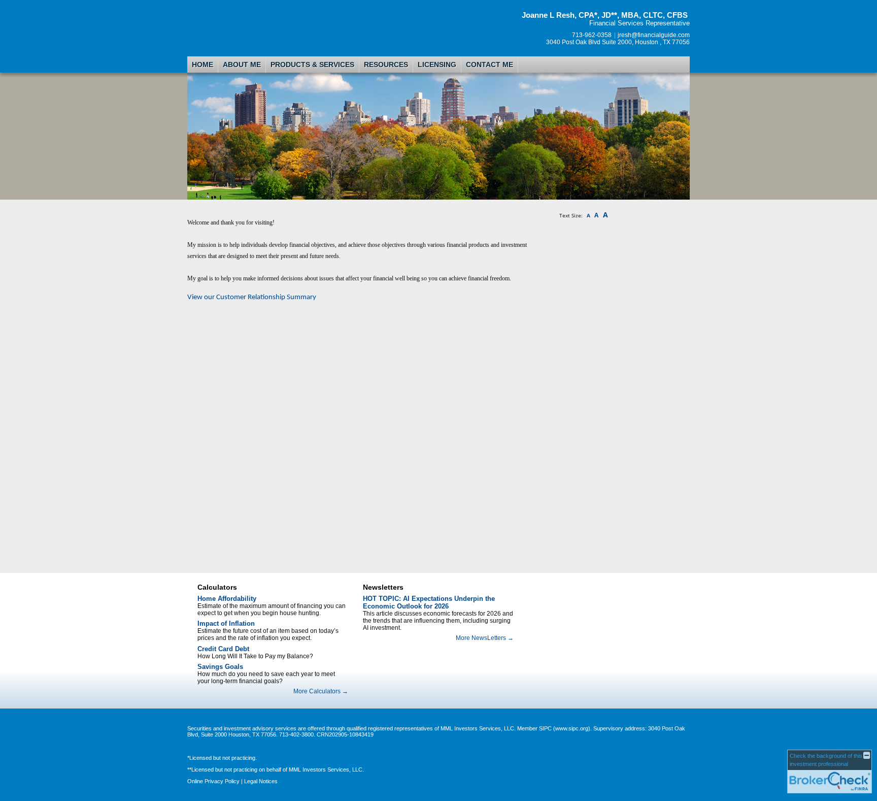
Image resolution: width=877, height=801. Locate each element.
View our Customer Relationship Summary (251, 297)
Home (202, 64)
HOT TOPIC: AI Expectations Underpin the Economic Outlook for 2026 (429, 602)
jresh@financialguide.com (654, 35)
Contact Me (489, 64)
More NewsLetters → (485, 638)
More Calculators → (320, 691)
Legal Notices (261, 781)
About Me (242, 64)
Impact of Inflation (226, 623)
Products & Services (312, 64)
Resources (386, 64)
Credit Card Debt (223, 649)
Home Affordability (226, 598)
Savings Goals (220, 666)
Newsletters (383, 587)
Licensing (437, 64)
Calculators (217, 587)
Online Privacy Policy (213, 781)
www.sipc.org (571, 728)
